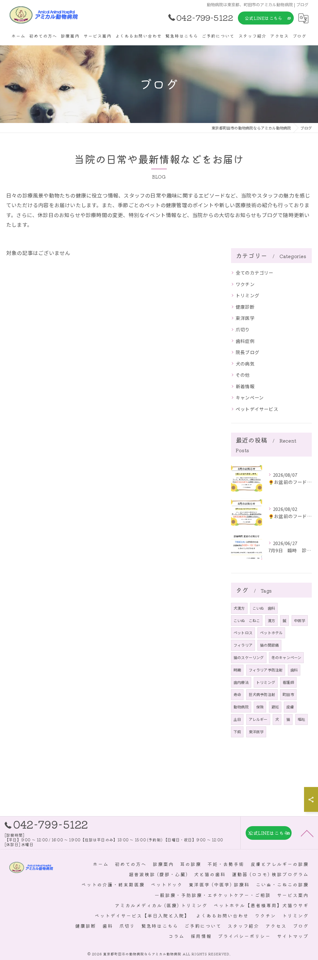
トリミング (247, 295)
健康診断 (245, 306)
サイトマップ (293, 936)
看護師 (288, 682)
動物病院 (241, 706)
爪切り (243, 329)
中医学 (300, 620)
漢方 (271, 620)
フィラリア (243, 645)
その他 (243, 374)
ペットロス (243, 632)
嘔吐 (301, 719)
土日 (237, 719)
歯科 (294, 669)
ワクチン (245, 284)
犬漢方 (239, 608)
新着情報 (245, 386)
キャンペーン (250, 397)
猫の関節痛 (269, 645)
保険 (260, 706)
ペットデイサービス (257, 409)
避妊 (275, 706)
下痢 (237, 731)
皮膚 (290, 706)
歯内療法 (241, 682)
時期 (237, 669)
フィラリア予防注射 (266, 669)
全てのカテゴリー (255, 272)
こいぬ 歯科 (263, 608)
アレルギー (258, 719)
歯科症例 (245, 341)
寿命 (237, 694)
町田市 (288, 694)
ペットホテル (271, 632)
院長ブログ (247, 352)
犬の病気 (245, 363)
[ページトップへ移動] (307, 833)
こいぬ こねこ (247, 620)
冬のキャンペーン (286, 657)
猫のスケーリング (249, 657)
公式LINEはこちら (263, 18)
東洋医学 (245, 318)
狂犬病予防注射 (262, 694)
